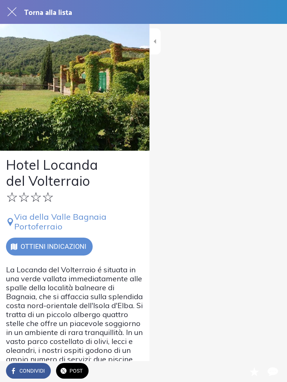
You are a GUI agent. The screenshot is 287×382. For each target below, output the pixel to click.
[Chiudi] (11, 11)
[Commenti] (272, 372)
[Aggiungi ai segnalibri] (254, 372)
